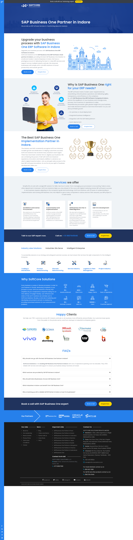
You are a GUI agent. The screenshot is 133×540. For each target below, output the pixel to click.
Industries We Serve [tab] (54, 248)
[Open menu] (2, 2)
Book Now (78, 1)
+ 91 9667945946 (70, 235)
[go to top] (128, 535)
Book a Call (27, 72)
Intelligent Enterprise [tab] (76, 248)
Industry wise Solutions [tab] (31, 248)
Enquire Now (42, 72)
